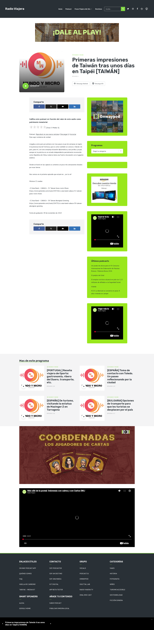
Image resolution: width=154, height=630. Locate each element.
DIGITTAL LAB (85, 584)
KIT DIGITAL (53, 584)
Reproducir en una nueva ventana (47, 134)
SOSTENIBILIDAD (116, 595)
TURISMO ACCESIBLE (117, 590)
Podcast (68, 9)
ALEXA (21, 603)
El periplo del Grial (97, 275)
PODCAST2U (84, 573)
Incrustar (73, 134)
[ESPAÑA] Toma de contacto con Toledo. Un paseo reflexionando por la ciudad (120, 376)
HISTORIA (113, 573)
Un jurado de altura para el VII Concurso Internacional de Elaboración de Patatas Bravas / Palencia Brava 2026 (105, 268)
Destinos (98, 9)
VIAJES (112, 568)
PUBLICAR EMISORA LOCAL (59, 608)
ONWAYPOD (84, 579)
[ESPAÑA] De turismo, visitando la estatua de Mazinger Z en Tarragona (60, 405)
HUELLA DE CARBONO (27, 584)
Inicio (60, 9)
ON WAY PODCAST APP (27, 568)
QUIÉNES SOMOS (25, 573)
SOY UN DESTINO (55, 573)
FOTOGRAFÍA (114, 579)
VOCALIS (83, 568)
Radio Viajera (14, 9)
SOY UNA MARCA (55, 579)
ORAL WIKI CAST (86, 595)
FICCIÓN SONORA (116, 600)
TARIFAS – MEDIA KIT (27, 590)
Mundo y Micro (78, 55)
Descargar (63, 134)
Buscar (123, 9)
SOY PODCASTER (55, 568)
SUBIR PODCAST (55, 603)
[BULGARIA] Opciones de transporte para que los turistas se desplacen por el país (120, 405)
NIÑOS (112, 584)
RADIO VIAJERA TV (86, 590)
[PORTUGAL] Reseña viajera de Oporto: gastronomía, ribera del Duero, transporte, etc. (60, 376)
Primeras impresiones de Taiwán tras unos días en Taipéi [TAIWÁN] (25, 623)
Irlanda (93, 286)
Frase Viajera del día (82, 9)
